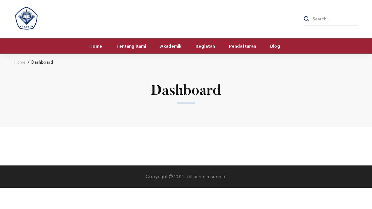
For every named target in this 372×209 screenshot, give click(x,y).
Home (19, 62)
